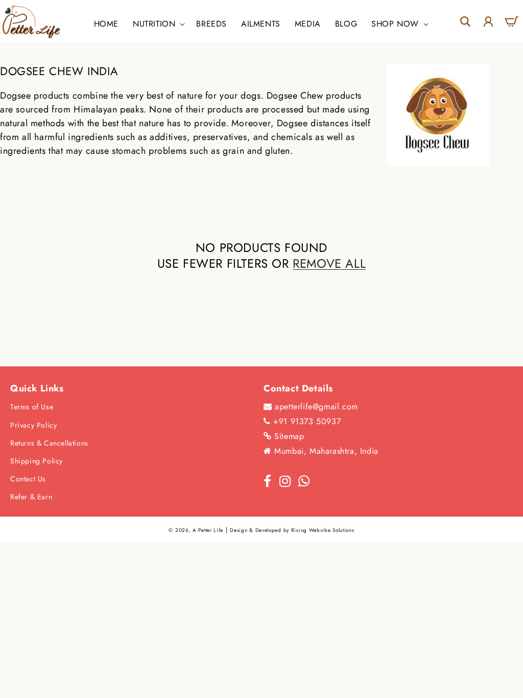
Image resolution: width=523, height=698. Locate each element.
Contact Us (28, 479)
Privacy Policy (33, 425)
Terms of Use (31, 407)
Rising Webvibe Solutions (322, 530)
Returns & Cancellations (49, 443)
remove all (329, 263)
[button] (157, 24)
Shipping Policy (36, 461)
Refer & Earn (31, 497)
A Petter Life (208, 530)
